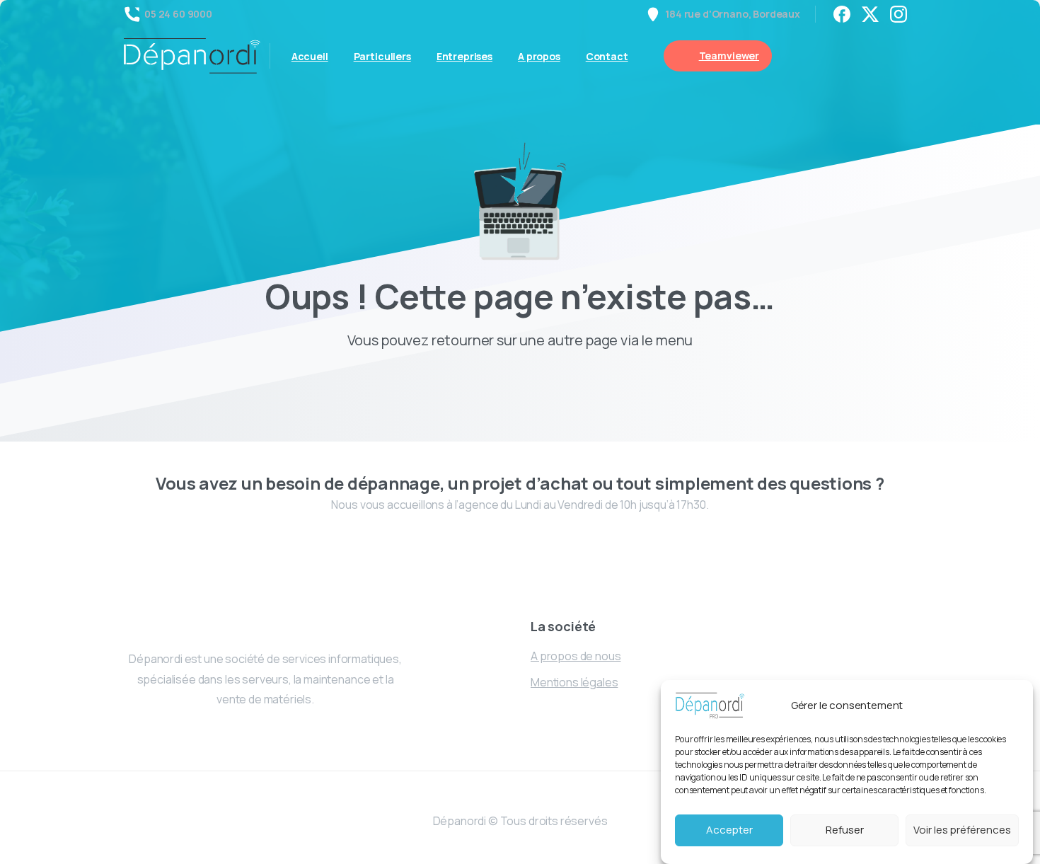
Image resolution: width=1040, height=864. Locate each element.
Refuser (845, 830)
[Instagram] (898, 14)
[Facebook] (842, 14)
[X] (870, 14)
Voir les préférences (962, 830)
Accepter (729, 830)
